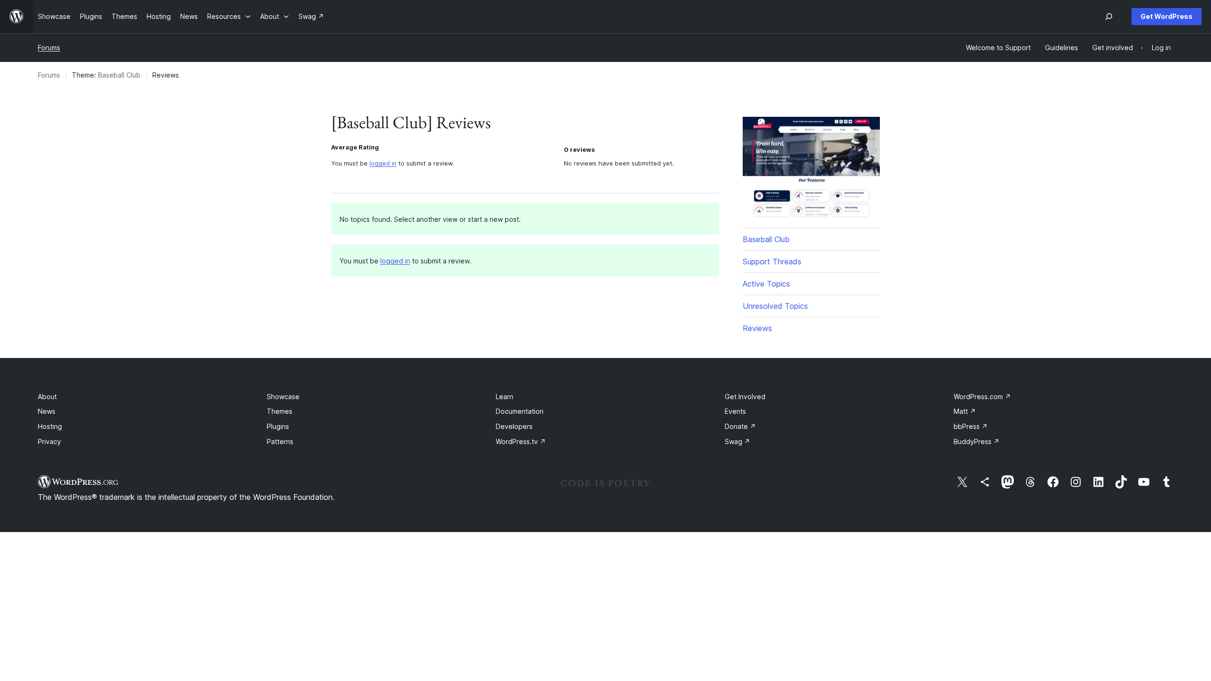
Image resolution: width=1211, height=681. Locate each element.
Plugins (278, 426)
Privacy (49, 441)
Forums (49, 48)
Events (735, 411)
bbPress (971, 426)
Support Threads (772, 261)
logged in (382, 163)
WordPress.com (982, 397)
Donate (740, 426)
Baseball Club (119, 75)
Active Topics (766, 283)
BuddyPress (977, 441)
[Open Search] (1109, 16)
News (46, 411)
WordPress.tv (521, 441)
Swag (737, 441)
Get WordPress (1167, 16)
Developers (514, 426)
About (47, 397)
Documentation (520, 411)
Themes (279, 411)
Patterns (280, 441)
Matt (965, 411)
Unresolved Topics (775, 306)
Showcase (283, 397)
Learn (504, 397)
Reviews (757, 328)
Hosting (50, 426)
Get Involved (745, 397)
